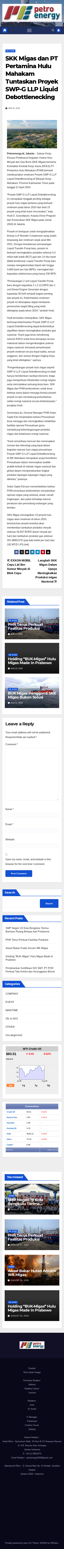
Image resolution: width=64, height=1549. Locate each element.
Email (9, 824)
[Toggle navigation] (29, 30)
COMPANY (12, 993)
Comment (11, 744)
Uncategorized (14, 1035)
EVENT (10, 1002)
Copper (10, 1145)
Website (9, 839)
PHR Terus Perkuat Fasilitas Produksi (25, 626)
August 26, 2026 (20, 1280)
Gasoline (10, 1123)
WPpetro (54, 1543)
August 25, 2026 (20, 1316)
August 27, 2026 (20, 1209)
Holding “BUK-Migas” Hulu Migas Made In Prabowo (32, 661)
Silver (9, 1139)
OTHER (10, 1027)
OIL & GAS (10, 51)
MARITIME (12, 1010)
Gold (9, 1134)
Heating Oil (11, 1128)
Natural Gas (12, 1117)
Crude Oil (11, 1112)
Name (9, 809)
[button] (53, 30)
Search (10, 892)
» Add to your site (52, 1150)
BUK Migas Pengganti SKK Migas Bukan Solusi (32, 695)
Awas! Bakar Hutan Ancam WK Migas (27, 948)
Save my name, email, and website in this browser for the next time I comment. (28, 861)
